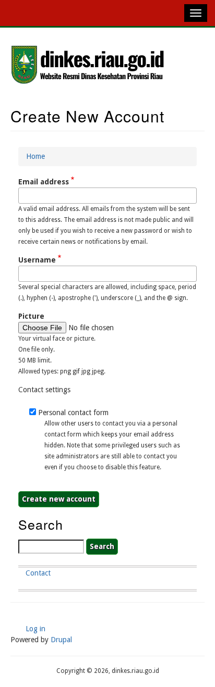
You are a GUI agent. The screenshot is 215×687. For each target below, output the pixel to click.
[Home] (88, 65)
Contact (38, 573)
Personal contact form (73, 412)
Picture (31, 316)
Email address (43, 182)
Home (35, 156)
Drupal (61, 639)
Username (37, 260)
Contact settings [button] (44, 389)
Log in (35, 628)
